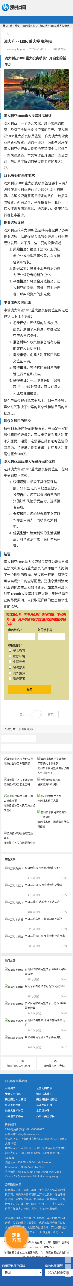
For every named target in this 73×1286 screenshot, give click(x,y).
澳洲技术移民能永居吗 (17, 784)
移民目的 (15, 645)
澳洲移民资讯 (30, 25)
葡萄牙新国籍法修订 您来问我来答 (45, 986)
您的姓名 (15, 630)
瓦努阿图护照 (44, 1088)
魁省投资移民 (13, 1104)
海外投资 (19, 673)
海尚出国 (10, 1088)
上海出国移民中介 (32, 1252)
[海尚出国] (14, 9)
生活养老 (19, 661)
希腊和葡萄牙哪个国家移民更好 (43, 1037)
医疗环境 (19, 656)
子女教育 (19, 650)
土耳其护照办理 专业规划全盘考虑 (45, 935)
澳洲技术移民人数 (47, 800)
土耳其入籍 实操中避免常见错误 (43, 884)
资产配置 (19, 678)
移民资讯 (15, 25)
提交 (29, 689)
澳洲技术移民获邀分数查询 (19, 842)
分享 (50, 714)
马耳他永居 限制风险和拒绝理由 (43, 867)
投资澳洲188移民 (47, 784)
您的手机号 (46, 630)
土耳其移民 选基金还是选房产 (42, 901)
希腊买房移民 (13, 1093)
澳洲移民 (18, 738)
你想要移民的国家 (15, 1266)
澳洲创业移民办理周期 (17, 763)
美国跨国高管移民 (46, 1099)
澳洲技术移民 (44, 1093)
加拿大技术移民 (14, 1110)
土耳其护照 (42, 1110)
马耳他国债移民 (14, 1116)
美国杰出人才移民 (15, 1099)
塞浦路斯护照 (44, 1104)
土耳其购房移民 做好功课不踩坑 (43, 918)
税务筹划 (19, 667)
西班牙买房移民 (45, 1116)
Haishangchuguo (15, 49)
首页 (5, 25)
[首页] (68, 1253)
